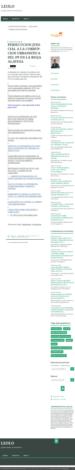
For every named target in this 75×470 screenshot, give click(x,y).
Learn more (65, 468)
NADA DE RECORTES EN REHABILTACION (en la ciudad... (60, 156)
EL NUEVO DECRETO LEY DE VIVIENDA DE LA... (62, 119)
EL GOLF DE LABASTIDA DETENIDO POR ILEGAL (25, 139)
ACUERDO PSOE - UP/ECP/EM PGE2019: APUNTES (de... (62, 205)
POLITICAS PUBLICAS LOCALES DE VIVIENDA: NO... (62, 194)
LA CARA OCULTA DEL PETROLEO (17, 26)
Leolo (53, 267)
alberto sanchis (57, 281)
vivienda (67, 329)
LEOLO (8, 6)
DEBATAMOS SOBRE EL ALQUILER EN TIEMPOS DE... (62, 310)
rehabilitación (56, 329)
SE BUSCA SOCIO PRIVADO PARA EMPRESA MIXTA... (61, 182)
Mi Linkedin (55, 73)
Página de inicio (33, 26)
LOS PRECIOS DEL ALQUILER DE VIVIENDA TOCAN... (62, 144)
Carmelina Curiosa (58, 308)
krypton (54, 294)
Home (5, 19)
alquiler (69, 340)
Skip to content (6, 1)
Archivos (15, 19)
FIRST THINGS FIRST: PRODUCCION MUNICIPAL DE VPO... (62, 269)
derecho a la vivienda (58, 355)
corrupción (36, 224)
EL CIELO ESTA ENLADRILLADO (23, 215)
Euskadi (54, 344)
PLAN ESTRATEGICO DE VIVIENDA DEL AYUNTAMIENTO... (62, 296)
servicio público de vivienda (60, 336)
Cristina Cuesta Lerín (59, 252)
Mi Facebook (55, 84)
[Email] (62, 388)
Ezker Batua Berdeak (58, 332)
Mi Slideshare (55, 90)
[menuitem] (5, 18)
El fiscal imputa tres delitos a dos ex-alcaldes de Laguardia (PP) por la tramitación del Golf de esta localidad (24, 98)
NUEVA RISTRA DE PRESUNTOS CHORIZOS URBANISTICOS (24, 131)
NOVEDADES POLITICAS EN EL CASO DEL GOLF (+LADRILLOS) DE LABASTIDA (23, 170)
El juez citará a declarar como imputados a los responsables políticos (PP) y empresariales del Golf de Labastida (25, 88)
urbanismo (26, 224)
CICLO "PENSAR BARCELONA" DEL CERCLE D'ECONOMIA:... (60, 170)
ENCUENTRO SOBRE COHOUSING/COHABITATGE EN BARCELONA (62, 218)
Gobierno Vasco (57, 352)
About (26, 19)
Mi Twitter (54, 79)
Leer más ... (64, 51)
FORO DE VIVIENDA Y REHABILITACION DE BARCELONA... (62, 131)
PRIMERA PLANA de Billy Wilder (18, 29)
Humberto (55, 238)
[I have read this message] (73, 468)
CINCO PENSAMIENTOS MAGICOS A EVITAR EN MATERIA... (62, 106)
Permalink (12, 236)
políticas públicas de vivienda (61, 348)
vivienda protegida (57, 340)
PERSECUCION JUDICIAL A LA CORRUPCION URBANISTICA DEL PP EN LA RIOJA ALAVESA (24, 53)
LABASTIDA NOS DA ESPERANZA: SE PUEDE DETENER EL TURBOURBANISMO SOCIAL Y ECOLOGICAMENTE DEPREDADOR (25, 159)
